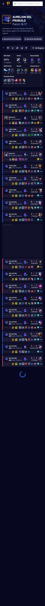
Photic (12, 154)
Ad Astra (13, 93)
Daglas (12, 117)
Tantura (12, 129)
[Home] (8, 4)
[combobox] (28, 3)
